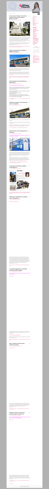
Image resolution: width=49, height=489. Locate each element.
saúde (34, 44)
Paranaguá (10, 162)
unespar (19, 127)
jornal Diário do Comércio (35, 34)
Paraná (13, 339)
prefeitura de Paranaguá (35, 43)
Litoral (12, 46)
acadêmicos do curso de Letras (22, 76)
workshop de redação (28, 98)
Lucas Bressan (10, 192)
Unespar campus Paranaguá (24, 480)
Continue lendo (17, 44)
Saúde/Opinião (34, 23)
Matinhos (27, 46)
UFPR (24, 339)
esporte (34, 32)
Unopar (12, 162)
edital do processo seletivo (20, 119)
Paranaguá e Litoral (14, 76)
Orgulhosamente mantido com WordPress (24, 486)
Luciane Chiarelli (19, 83)
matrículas (20, 480)
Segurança (34, 24)
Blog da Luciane (35, 28)
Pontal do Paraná (35, 40)
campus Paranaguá (20, 408)
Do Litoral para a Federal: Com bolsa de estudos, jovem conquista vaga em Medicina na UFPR (18, 17)
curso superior (18, 46)
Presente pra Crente (18, 192)
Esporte (34, 17)
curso (16, 46)
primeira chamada (22, 339)
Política (34, 22)
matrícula (24, 408)
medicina (29, 46)
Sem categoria (34, 25)
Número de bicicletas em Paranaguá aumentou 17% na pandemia (36, 60)
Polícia (34, 21)
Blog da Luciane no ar (35, 55)
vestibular (24, 98)
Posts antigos (11, 483)
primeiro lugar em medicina (23, 192)
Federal (21, 46)
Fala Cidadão (34, 18)
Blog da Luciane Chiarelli (35, 31)
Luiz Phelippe (14, 192)
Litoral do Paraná (24, 46)
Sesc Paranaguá (21, 98)
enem (19, 98)
